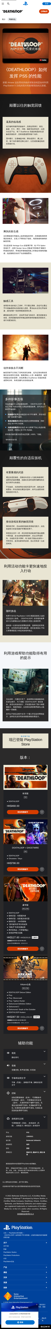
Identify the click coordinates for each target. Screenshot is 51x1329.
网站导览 (44, 1319)
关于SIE (6, 1246)
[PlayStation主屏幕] (25, 3)
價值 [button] (5, 1272)
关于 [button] (5, 1243)
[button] (25, 45)
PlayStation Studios (10, 1252)
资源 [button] (5, 1282)
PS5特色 (12, 19)
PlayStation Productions (11, 1255)
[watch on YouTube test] (43, 60)
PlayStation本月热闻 (16, 1233)
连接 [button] (5, 1288)
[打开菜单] (3, 3)
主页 (4, 1233)
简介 (3, 19)
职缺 (4, 1249)
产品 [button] (5, 1267)
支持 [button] (5, 1277)
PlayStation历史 (8, 1261)
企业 (4, 1258)
